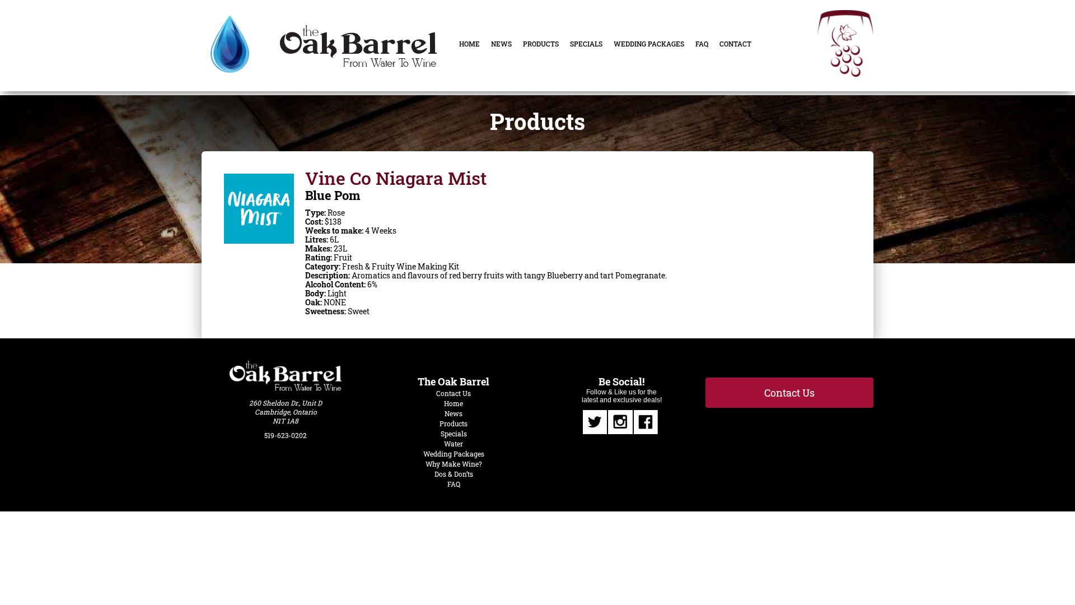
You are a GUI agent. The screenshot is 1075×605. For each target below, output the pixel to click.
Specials (586, 43)
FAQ (701, 43)
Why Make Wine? (454, 463)
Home (469, 43)
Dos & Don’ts (453, 473)
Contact (735, 43)
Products (541, 43)
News (501, 43)
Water (453, 443)
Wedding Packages (649, 43)
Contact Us (453, 393)
